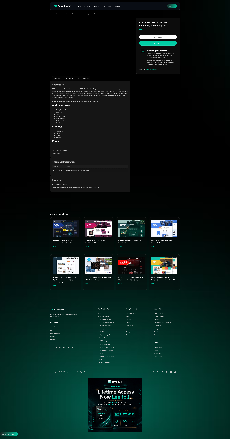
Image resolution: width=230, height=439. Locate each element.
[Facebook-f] (52, 347)
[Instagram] (68, 347)
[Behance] (64, 347)
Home (79, 6)
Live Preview (158, 37)
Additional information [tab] (71, 78)
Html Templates (74, 14)
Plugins (96, 6)
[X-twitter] (56, 347)
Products (87, 6)
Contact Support (151, 69)
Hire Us (117, 6)
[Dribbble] (60, 347)
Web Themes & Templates (62, 14)
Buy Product (158, 43)
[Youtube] (72, 347)
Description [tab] (57, 78)
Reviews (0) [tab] (85, 78)
